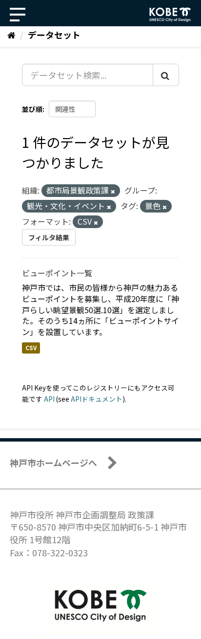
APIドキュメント (96, 399)
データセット (54, 34)
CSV (31, 347)
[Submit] (166, 75)
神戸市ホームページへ (53, 462)
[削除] (113, 191)
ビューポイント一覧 (57, 273)
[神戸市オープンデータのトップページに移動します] (170, 14)
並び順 (32, 109)
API (49, 399)
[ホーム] (11, 34)
